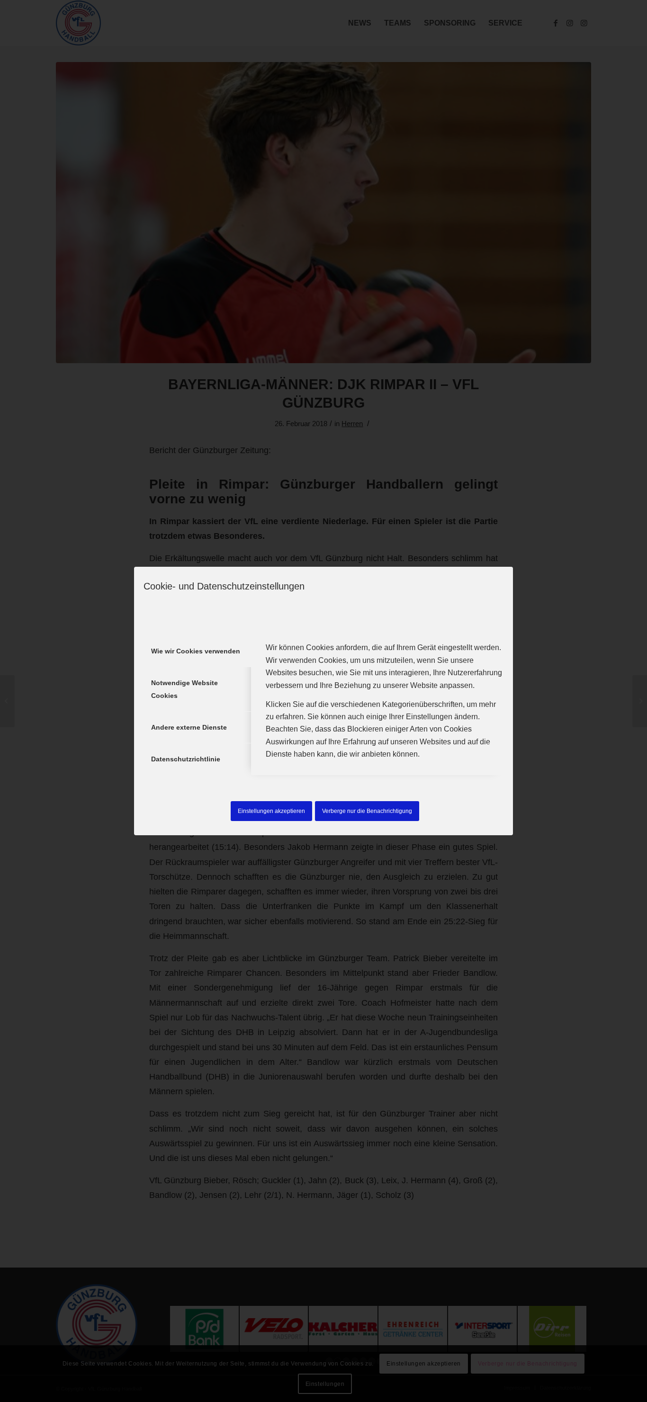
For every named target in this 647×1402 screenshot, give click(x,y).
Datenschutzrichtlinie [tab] (185, 759)
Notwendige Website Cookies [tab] (184, 689)
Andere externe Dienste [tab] (189, 727)
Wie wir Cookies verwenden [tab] (195, 651)
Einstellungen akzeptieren (271, 811)
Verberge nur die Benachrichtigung (367, 811)
